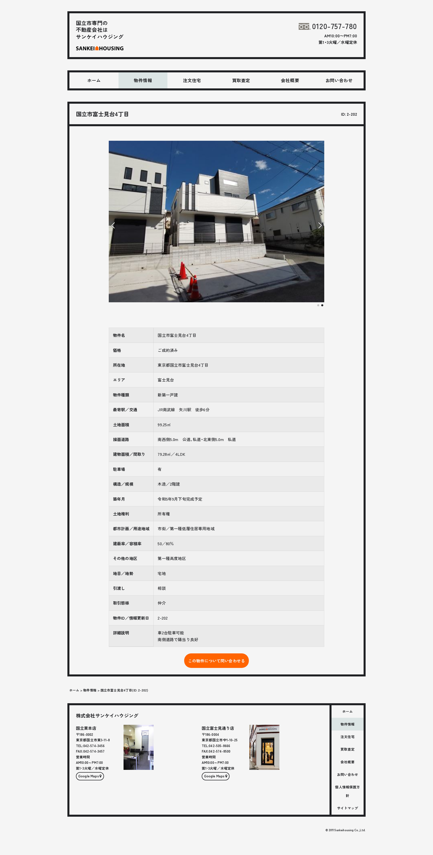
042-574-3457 (94, 751)
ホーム (94, 80)
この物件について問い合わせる (216, 661)
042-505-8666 (219, 745)
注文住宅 (192, 80)
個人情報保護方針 (347, 791)
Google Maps (88, 775)
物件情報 (143, 80)
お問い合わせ (339, 80)
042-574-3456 (94, 745)
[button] (318, 305)
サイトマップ (347, 807)
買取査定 (241, 80)
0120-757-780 (334, 26)
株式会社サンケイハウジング (107, 715)
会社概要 (290, 80)
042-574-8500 (219, 751)
